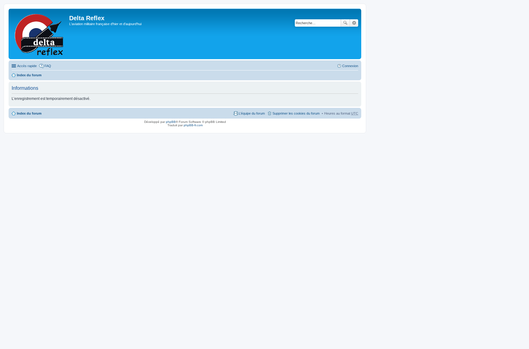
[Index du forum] (39, 34)
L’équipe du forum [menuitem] (252, 113)
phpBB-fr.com (193, 125)
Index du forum (29, 75)
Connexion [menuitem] (350, 66)
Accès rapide (27, 66)
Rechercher (345, 23)
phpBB (171, 121)
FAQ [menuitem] (47, 66)
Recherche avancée (354, 23)
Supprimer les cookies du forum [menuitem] (296, 113)
